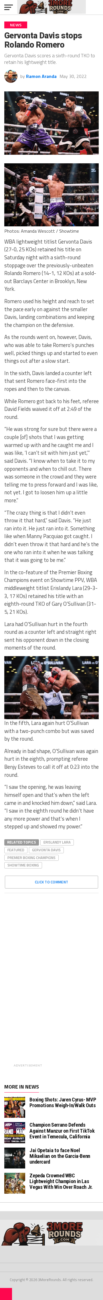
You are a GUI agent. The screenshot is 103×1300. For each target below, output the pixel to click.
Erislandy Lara (57, 842)
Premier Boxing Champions (31, 857)
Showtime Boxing (23, 865)
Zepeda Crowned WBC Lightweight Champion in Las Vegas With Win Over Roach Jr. (60, 1181)
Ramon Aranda (41, 76)
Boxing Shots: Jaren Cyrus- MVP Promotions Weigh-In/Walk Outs (62, 1102)
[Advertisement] (66, 983)
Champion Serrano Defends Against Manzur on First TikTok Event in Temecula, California (61, 1130)
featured (15, 850)
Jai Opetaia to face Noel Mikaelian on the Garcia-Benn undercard (59, 1156)
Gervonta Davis (46, 850)
